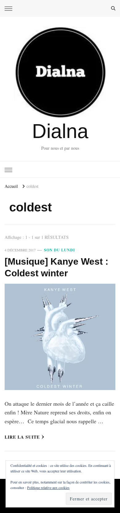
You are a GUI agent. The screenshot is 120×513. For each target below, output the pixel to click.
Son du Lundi (59, 250)
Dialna (60, 131)
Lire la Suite (22, 437)
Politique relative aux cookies (48, 487)
